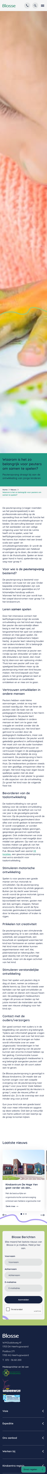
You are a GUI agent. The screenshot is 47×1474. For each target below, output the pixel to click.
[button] (42, 6)
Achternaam (11, 1269)
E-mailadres (10, 1282)
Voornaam (10, 1256)
